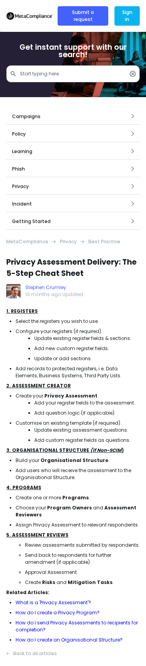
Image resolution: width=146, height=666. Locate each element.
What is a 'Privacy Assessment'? (53, 602)
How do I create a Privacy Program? (58, 612)
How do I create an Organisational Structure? (69, 639)
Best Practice (104, 241)
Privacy (68, 241)
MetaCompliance (27, 241)
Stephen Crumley (45, 287)
